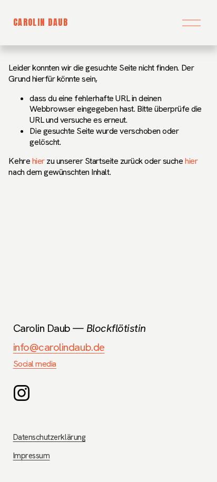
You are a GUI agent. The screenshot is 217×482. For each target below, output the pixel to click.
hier (38, 160)
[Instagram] (21, 393)
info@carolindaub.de (59, 347)
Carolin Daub (40, 22)
